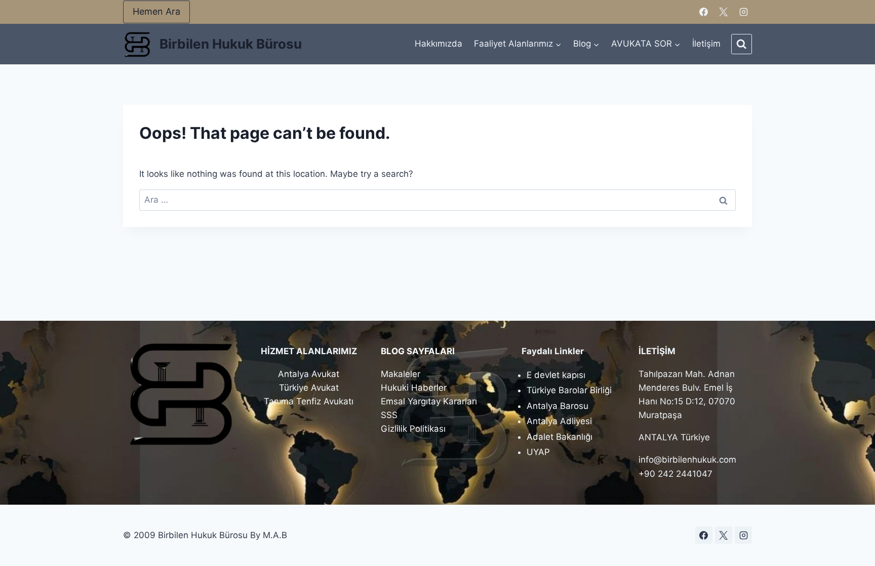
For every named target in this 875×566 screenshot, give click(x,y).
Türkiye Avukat (309, 388)
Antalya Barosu (557, 406)
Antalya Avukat (308, 374)
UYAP (538, 452)
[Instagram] (743, 12)
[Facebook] (703, 12)
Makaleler (400, 374)
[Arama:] (437, 200)
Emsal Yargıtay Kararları (429, 401)
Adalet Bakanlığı (559, 437)
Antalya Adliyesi (559, 421)
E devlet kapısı (556, 375)
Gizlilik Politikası (413, 429)
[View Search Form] (741, 44)
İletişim (706, 44)
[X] (723, 12)
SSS (389, 415)
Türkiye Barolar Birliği (569, 390)
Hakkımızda (438, 44)
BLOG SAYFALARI (418, 351)
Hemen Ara (156, 11)
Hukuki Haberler (414, 388)
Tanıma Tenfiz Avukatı (308, 401)
